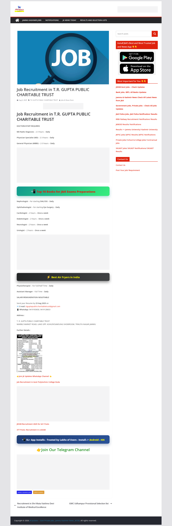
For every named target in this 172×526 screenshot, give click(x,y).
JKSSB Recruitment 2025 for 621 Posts (33, 424)
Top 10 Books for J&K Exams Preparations (66, 191)
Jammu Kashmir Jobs (31, 20)
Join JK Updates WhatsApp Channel (34, 376)
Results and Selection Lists (93, 20)
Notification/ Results (148, 119)
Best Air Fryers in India (65, 277)
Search (155, 33)
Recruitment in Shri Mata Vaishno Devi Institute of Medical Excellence (35, 505)
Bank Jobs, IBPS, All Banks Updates (131, 92)
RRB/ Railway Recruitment (127, 119)
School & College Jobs (136, 140)
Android (94, 439)
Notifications (52, 20)
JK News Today (69, 20)
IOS (103, 439)
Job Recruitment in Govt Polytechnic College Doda (38, 382)
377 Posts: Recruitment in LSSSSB (31, 430)
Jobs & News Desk (67, 100)
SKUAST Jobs (121, 148)
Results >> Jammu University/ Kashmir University (137, 129)
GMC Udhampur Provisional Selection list (89, 503)
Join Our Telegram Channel (65, 449)
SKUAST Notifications (137, 148)
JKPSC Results (132, 134)
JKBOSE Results (122, 124)
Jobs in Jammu (38, 492)
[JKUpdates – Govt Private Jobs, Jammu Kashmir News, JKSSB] (17, 20)
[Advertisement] (137, 9)
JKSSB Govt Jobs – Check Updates (130, 87)
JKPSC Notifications (147, 134)
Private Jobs (121, 140)
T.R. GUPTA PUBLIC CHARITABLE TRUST (44, 100)
